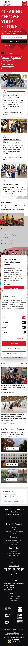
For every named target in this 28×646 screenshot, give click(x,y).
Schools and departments (14, 553)
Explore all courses (8, 45)
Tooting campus (14, 600)
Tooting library (14, 542)
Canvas (14, 529)
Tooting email (14, 533)
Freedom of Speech (14, 555)
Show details (20, 338)
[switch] (24, 322)
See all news (23, 363)
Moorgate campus (14, 598)
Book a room (14, 544)
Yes (6, 496)
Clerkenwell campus (14, 596)
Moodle (14, 527)
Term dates (14, 551)
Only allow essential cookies (14, 353)
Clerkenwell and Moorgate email (14, 531)
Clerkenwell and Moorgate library (14, 540)
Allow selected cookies (14, 348)
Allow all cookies (14, 343)
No (13, 496)
